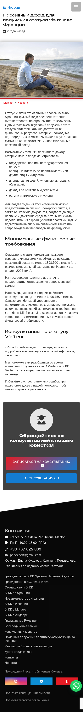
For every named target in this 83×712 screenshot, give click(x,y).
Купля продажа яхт (18, 651)
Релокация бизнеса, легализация (28, 646)
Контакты (11, 657)
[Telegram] (41, 681)
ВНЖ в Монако (15, 609)
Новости (14, 7)
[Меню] (76, 7)
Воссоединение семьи (21, 626)
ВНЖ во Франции (17, 593)
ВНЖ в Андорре (16, 615)
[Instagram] (16, 681)
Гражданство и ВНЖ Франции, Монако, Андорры (40, 576)
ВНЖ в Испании (16, 604)
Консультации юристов (21, 631)
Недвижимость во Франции (24, 598)
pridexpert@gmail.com (25, 555)
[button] (76, 686)
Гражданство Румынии (21, 620)
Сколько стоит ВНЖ (19, 587)
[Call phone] (67, 681)
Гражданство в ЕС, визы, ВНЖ (27, 581)
